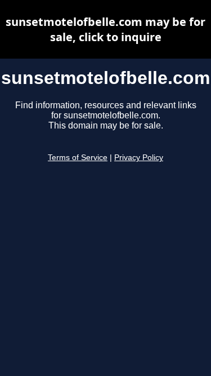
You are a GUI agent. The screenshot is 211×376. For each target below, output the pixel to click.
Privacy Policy (138, 157)
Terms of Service (77, 157)
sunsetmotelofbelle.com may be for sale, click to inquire (105, 29)
